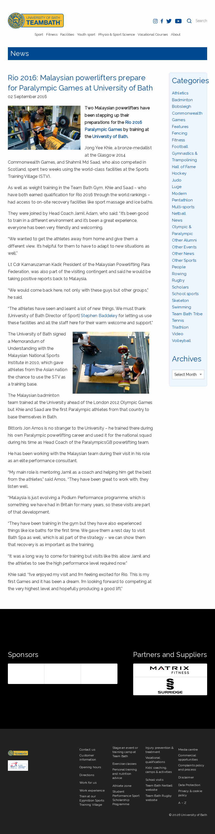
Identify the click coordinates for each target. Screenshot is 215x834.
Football (180, 146)
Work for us (87, 782)
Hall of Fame (184, 166)
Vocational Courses (153, 34)
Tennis (178, 320)
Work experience (91, 790)
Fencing (179, 133)
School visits (154, 780)
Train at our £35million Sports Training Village (91, 800)
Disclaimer (186, 777)
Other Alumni (184, 240)
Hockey (179, 173)
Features (180, 126)
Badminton (182, 100)
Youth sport (86, 34)
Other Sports (184, 260)
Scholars (180, 287)
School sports (185, 293)
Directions (86, 775)
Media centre (188, 749)
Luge (177, 186)
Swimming (181, 307)
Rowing (179, 273)
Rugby (178, 280)
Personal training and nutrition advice (124, 774)
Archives (186, 359)
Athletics (180, 93)
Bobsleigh (181, 106)
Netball (179, 213)
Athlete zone (121, 786)
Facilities (67, 34)
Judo (177, 180)
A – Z (182, 803)
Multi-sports (183, 207)
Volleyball (181, 340)
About (176, 34)
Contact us (87, 749)
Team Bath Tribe (187, 314)
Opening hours (90, 767)
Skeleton (180, 300)
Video (177, 334)
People (179, 267)
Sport (39, 34)
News (19, 53)
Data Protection (189, 785)
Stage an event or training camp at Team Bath (125, 752)
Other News (183, 253)
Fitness (51, 34)
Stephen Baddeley (99, 315)
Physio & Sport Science (116, 34)
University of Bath (109, 136)
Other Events (184, 247)
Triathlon (180, 327)
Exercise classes (124, 764)
